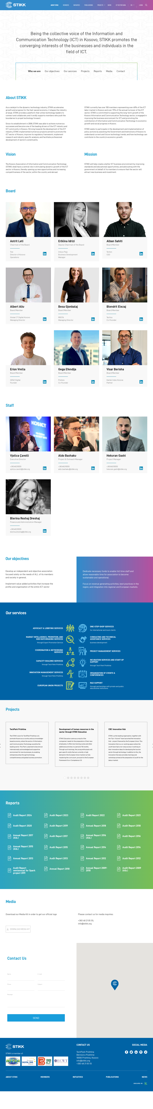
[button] (65, 778)
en (131, 5)
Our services (70, 71)
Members (66, 5)
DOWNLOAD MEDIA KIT (20, 929)
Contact (121, 71)
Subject (40, 984)
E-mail (40, 974)
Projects (85, 71)
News (109, 5)
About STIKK (54, 5)
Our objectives (52, 71)
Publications (88, 5)
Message (10, 994)
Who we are (34, 71)
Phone (9, 984)
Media (109, 71)
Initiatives (76, 5)
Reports (98, 71)
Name (9, 974)
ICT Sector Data (121, 5)
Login (141, 5)
